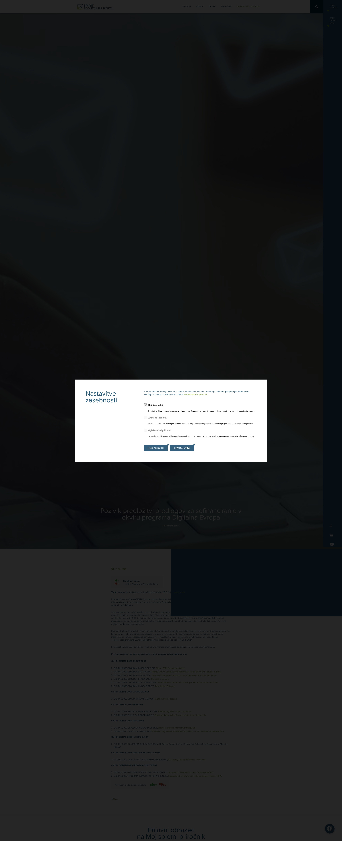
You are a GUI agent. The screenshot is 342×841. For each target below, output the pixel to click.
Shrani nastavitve (182, 448)
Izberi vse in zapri (156, 448)
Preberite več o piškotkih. (196, 394)
